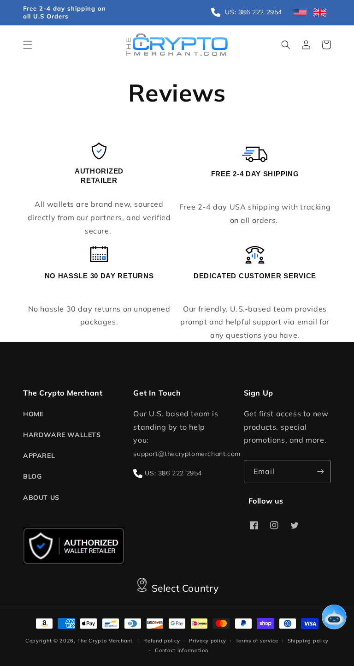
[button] (28, 45)
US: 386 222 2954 (173, 473)
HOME (33, 414)
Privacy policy (207, 640)
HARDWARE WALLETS (62, 435)
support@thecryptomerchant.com (186, 454)
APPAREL (39, 455)
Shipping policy (308, 640)
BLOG (32, 476)
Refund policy (161, 640)
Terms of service (257, 640)
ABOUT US (41, 497)
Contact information (181, 650)
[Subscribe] (320, 471)
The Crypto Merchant (105, 640)
